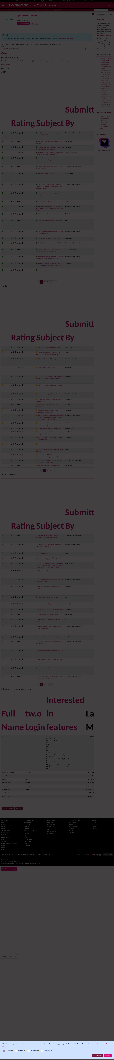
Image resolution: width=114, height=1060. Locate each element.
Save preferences (97, 1055)
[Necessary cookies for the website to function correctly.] (12, 1051)
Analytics (20, 1050)
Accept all (107, 1055)
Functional (47, 1050)
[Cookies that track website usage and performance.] (24, 1051)
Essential (8, 1050)
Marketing (34, 1050)
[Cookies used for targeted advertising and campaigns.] (38, 1051)
